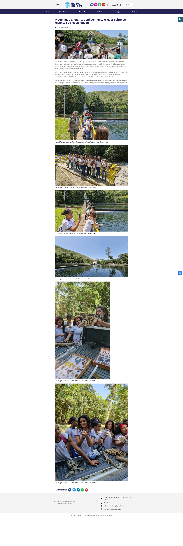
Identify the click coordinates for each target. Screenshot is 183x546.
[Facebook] (92, 4)
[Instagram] (96, 4)
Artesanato (82, 12)
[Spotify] (99, 4)
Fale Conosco (116, 4)
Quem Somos (63, 12)
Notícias (135, 12)
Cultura (99, 12)
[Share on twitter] (74, 490)
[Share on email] (86, 490)
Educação (117, 12)
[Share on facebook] (69, 490)
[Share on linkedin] (78, 490)
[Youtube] (103, 4)
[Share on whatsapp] (82, 490)
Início (47, 12)
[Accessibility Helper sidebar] (180, 19)
